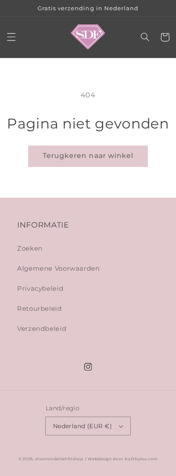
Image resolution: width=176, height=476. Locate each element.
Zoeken (30, 248)
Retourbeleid (39, 308)
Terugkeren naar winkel (88, 156)
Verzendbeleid (41, 329)
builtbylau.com (141, 459)
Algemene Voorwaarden (58, 268)
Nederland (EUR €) (82, 426)
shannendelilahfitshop (59, 459)
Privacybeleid (40, 288)
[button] (11, 37)
